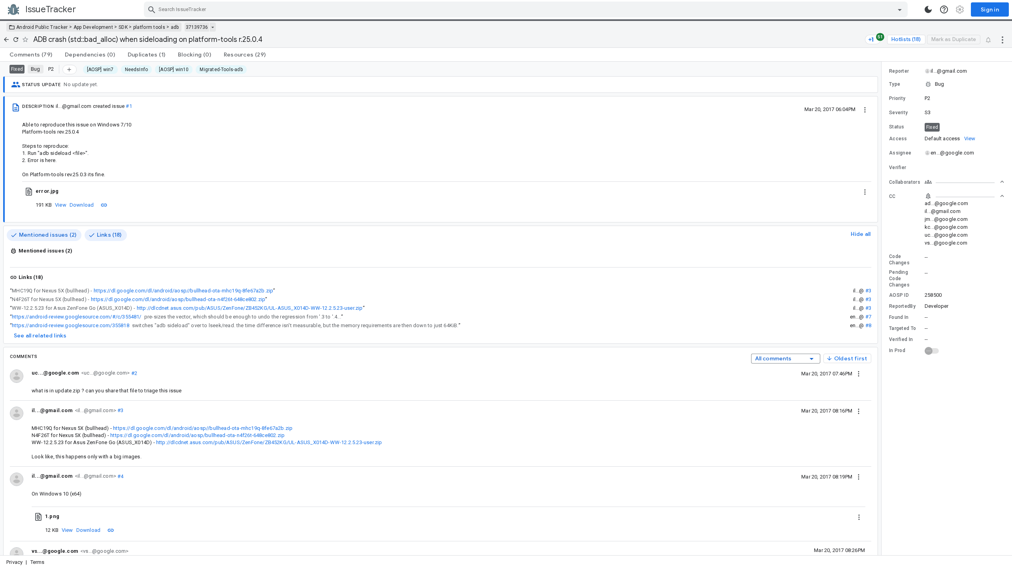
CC (892, 196)
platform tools (149, 27)
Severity (898, 112)
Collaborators (904, 182)
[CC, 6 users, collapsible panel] (964, 196)
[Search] (152, 9)
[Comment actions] (858, 373)
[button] (946, 84)
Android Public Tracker (42, 27)
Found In (898, 317)
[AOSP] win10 (174, 69)
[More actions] (1002, 39)
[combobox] (527, 9)
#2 (133, 373)
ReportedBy (902, 306)
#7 (868, 317)
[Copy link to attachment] (104, 205)
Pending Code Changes (899, 278)
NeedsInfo (136, 69)
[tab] (31, 54)
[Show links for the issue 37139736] (212, 27)
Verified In (901, 339)
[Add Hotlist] (69, 69)
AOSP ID (899, 295)
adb (175, 27)
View (60, 205)
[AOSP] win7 (100, 69)
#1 (129, 106)
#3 (868, 291)
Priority (897, 98)
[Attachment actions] (865, 191)
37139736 (197, 27)
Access (898, 138)
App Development (93, 27)
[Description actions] (865, 109)
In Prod (897, 350)
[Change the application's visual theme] (928, 9)
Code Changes (899, 260)
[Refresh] (16, 39)
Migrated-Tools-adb (221, 69)
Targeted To (902, 328)
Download (82, 205)
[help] (944, 9)
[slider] (882, 308)
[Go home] (6, 39)
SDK (123, 27)
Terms (37, 562)
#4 (120, 476)
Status (896, 127)
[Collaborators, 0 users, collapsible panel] (964, 181)
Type (894, 84)
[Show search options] (899, 9)
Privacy (14, 562)
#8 (868, 325)
